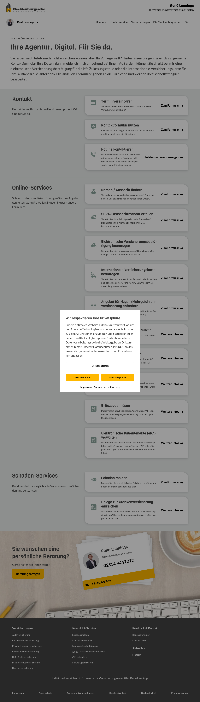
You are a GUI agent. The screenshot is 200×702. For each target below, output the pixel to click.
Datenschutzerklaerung (107, 387)
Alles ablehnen (82, 377)
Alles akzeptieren (118, 377)
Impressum (86, 387)
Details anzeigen (100, 365)
